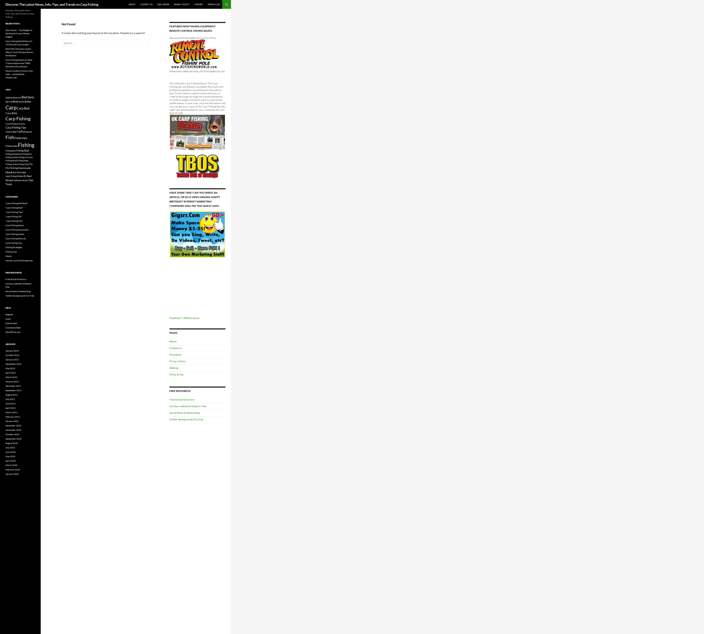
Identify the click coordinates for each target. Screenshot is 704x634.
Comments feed (13, 327)
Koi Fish (17, 172)
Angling (9, 97)
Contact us (146, 4)
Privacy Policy (182, 4)
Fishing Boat (22, 150)
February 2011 (13, 416)
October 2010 (12, 434)
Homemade (24, 168)
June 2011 (11, 403)
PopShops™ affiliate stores (184, 317)
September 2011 (13, 390)
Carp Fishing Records (16, 238)
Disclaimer (163, 4)
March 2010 (11, 465)
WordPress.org (13, 332)
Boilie (21, 102)
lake (23, 172)
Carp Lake (11, 131)
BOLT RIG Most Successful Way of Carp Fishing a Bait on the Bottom (19, 52)
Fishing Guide (12, 157)
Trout (9, 184)
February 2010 (13, 469)
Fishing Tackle (12, 164)
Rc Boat (28, 176)
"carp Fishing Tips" (14, 212)
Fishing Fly (27, 154)
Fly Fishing (12, 167)
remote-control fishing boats (19, 260)
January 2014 (12, 350)
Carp (11, 107)
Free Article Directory (182, 399)
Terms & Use (214, 4)
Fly (31, 164)
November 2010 (13, 430)
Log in (8, 318)
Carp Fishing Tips (16, 127)
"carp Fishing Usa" (14, 221)
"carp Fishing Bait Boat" (17, 203)
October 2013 (12, 355)
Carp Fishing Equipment (17, 229)
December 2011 (13, 386)
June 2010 (11, 452)
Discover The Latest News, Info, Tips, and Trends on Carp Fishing (52, 4)
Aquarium (17, 97)
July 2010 (10, 447)
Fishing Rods (22, 160)
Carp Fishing (18, 118)
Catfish (21, 131)
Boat (16, 101)
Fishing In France (25, 157)
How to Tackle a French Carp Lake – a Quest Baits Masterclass (19, 74)
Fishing (26, 145)
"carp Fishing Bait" (14, 207)
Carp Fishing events (15, 234)
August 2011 (12, 394)
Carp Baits (11, 113)
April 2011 (11, 408)
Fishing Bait (11, 150)
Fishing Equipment (14, 154)
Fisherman (20, 138)
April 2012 (11, 372)
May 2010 (10, 456)
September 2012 (13, 364)
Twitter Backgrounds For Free (186, 419)
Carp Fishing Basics (15, 225)
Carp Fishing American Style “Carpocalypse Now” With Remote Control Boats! (19, 63)
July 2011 (10, 399)
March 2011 (11, 412)
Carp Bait (23, 108)
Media (9, 256)
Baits (31, 97)
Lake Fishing (11, 176)
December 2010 (13, 425)
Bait (25, 97)
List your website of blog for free (187, 406)
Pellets (20, 176)
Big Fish (9, 102)
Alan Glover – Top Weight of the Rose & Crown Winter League (19, 33)
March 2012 (11, 377)
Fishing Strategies (14, 247)
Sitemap (199, 4)
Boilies (28, 101)
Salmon (18, 180)
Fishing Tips (23, 164)
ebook (29, 131)
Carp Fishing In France (15, 124)
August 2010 (12, 443)
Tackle (25, 180)
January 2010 (12, 474)
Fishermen (12, 145)
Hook (9, 172)
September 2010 (13, 438)
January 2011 (12, 421)
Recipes (10, 180)
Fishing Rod (11, 160)
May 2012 (10, 368)
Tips (30, 180)
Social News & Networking (184, 412)
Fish (10, 137)
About (132, 4)
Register (9, 314)
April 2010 (11, 460)
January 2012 (12, 381)
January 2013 (12, 359)
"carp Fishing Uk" (14, 216)
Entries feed (11, 323)
